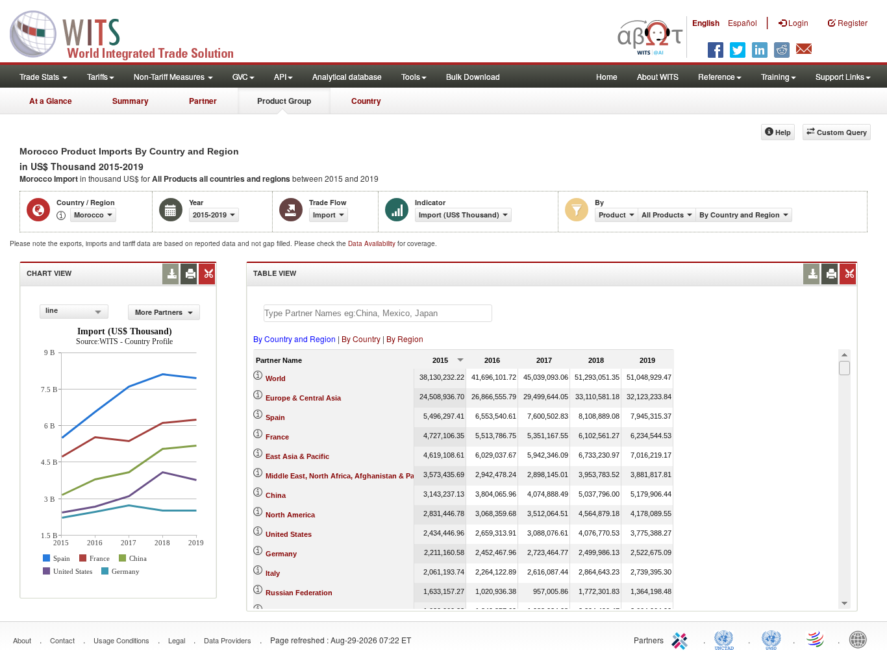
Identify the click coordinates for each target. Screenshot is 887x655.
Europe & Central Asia (303, 398)
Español (742, 22)
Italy (273, 573)
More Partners (159, 312)
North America (290, 515)
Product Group (284, 100)
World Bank (861, 639)
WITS (130, 32)
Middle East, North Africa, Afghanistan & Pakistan (350, 476)
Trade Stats (40, 76)
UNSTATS (771, 639)
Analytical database (347, 76)
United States (289, 534)
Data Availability (372, 243)
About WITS (658, 76)
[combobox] (74, 311)
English (705, 23)
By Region (404, 338)
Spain (275, 417)
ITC (682, 639)
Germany (281, 554)
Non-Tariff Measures (170, 76)
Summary (130, 100)
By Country (361, 338)
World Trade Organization (816, 639)
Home (607, 76)
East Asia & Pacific (297, 456)
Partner (203, 100)
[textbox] (378, 313)
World (276, 378)
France (277, 437)
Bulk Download (473, 76)
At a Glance (50, 100)
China (276, 495)
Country (366, 100)
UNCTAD (727, 639)
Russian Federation (299, 593)
